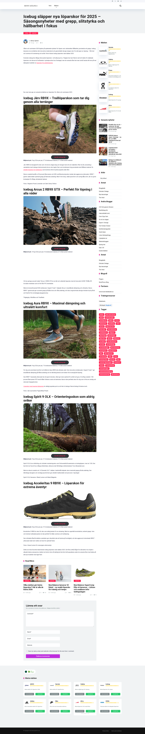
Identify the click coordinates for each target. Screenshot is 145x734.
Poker (110, 356)
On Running (103, 356)
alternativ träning (110, 314)
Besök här (40, 694)
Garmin (111, 47)
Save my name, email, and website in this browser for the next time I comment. (51, 651)
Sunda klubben (103, 251)
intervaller (102, 329)
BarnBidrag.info (103, 210)
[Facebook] (112, 1)
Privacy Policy (105, 730)
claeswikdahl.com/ (104, 213)
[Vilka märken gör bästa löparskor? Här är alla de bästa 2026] (34, 573)
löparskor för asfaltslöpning (44, 63)
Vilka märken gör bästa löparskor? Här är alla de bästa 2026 (33, 587)
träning (102, 365)
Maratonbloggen (103, 241)
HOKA (107, 701)
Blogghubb (102, 188)
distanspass (103, 323)
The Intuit (101, 197)
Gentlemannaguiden (104, 229)
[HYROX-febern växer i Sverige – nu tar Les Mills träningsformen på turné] (103, 142)
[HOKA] (102, 704)
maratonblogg (110, 344)
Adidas (102, 314)
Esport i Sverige (103, 222)
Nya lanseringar (103, 194)
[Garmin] (103, 54)
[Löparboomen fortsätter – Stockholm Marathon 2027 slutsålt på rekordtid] (103, 155)
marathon (102, 341)
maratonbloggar (104, 347)
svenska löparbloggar (106, 362)
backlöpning (103, 320)
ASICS (101, 317)
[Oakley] (103, 66)
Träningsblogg (110, 365)
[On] (103, 89)
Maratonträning (115, 347)
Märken (56, 5)
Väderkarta (102, 301)
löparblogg (103, 335)
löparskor (102, 338)
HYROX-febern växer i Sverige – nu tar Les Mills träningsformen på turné (115, 139)
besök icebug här (59, 157)
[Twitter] (115, 1)
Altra (110, 105)
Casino (117, 320)
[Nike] (52, 704)
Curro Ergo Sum (103, 216)
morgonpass (103, 350)
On (109, 82)
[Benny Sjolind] (30, 5)
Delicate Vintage (104, 191)
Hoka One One (110, 326)
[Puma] (103, 77)
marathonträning (111, 341)
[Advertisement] (59, 78)
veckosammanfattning (106, 371)
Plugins (101, 279)
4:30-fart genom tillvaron (106, 207)
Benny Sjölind (35, 41)
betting (111, 320)
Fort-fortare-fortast (104, 226)
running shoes (104, 359)
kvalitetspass (103, 332)
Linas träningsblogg (105, 235)
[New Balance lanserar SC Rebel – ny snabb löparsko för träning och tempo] (60, 573)
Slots (118, 359)
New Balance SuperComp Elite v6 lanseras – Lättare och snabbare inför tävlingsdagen (84, 588)
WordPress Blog (104, 282)
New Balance (112, 350)
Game (118, 323)
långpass (112, 332)
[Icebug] (103, 101)
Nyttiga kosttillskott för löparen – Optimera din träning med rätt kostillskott (115, 162)
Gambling (111, 323)
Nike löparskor (109, 353)
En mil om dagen (104, 219)
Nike (101, 353)
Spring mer (102, 244)
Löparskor (34, 33)
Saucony (112, 359)
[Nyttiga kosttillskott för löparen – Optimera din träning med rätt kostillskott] (103, 165)
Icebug (26, 33)
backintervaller (109, 317)
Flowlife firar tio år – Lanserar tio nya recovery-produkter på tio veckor (115, 127)
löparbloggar (111, 335)
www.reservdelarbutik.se (106, 291)
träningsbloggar (104, 368)
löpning (109, 338)
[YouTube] (118, 1)
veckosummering (104, 374)
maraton (102, 344)
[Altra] (103, 112)
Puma (110, 70)
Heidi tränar (102, 232)
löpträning (116, 338)
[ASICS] (27, 687)
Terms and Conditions (116, 730)
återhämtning (115, 374)
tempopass (117, 362)
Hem (50, 5)
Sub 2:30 (101, 247)
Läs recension (29, 694)
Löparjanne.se (103, 238)
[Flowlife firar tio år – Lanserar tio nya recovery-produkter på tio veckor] (103, 132)
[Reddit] (121, 1)
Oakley (111, 59)
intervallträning (112, 329)
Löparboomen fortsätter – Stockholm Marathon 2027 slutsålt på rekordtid (115, 151)
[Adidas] (27, 704)
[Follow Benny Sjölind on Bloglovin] (105, 306)
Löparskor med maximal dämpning (33, 386)
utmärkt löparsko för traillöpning (32, 170)
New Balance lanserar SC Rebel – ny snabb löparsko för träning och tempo (59, 587)
